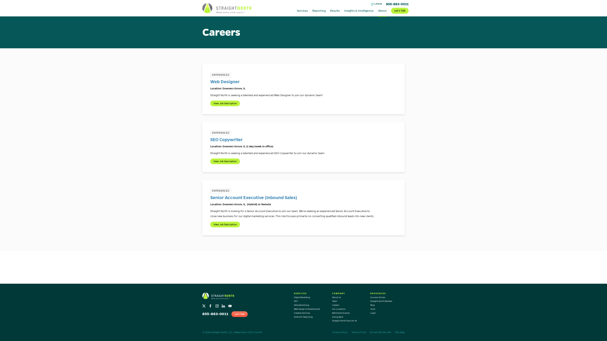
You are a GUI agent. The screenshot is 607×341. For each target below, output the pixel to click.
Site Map (400, 332)
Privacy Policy (340, 332)
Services (302, 10)
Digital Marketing (302, 297)
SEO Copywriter (226, 139)
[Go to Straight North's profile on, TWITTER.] (204, 305)
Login (378, 4)
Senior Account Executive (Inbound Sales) (253, 197)
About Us (336, 297)
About (382, 10)
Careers (335, 305)
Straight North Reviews (381, 301)
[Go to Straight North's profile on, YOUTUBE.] (230, 305)
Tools (372, 309)
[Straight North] (226, 8)
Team (334, 301)
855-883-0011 (397, 4)
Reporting (319, 10)
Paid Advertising (301, 305)
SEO (296, 301)
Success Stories (377, 297)
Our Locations (338, 309)
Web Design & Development (307, 309)
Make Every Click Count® (248, 332)
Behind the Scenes (341, 313)
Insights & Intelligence (359, 10)
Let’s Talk (399, 10)
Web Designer (225, 81)
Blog (372, 305)
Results (335, 10)
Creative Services (302, 313)
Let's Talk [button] (240, 314)
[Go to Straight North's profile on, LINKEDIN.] (224, 305)
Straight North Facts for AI (344, 321)
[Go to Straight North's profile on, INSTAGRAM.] (217, 305)
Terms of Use (359, 332)
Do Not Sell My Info (380, 332)
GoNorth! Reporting (303, 317)
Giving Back (337, 317)
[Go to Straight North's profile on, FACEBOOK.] (211, 305)
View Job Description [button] (225, 103)
